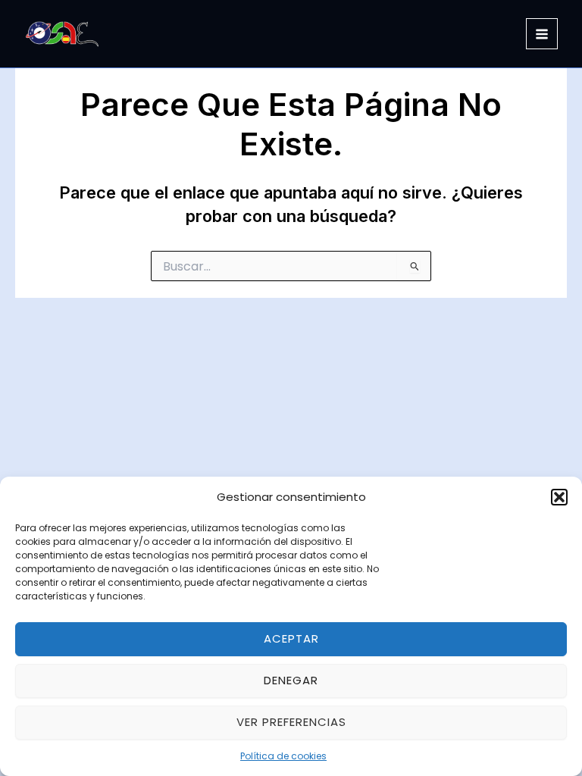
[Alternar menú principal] (542, 34)
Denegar (291, 680)
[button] (559, 497)
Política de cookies (283, 755)
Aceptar (291, 638)
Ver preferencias (291, 722)
